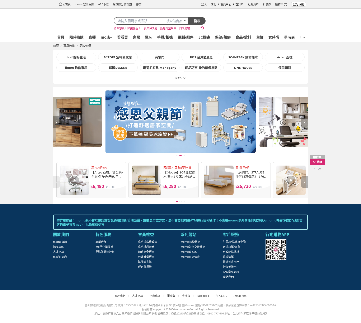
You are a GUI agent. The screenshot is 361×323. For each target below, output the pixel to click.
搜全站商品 (174, 21)
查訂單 (239, 4)
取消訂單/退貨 (231, 247)
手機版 (186, 296)
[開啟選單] (304, 37)
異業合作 (100, 242)
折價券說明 (229, 267)
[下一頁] (304, 122)
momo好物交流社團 (192, 247)
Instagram (240, 296)
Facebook (203, 296)
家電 (136, 37)
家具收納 (69, 46)
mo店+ (106, 37)
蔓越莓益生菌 (168, 28)
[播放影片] (75, 180)
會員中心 (225, 4)
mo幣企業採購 (104, 247)
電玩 (148, 37)
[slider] (180, 121)
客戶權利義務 (146, 247)
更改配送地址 (231, 252)
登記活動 (298, 4)
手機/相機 (165, 37)
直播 (92, 37)
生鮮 (259, 37)
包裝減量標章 (146, 257)
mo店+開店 (60, 257)
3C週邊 (204, 37)
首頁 (60, 37)
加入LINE (221, 296)
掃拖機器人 (134, 28)
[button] (180, 120)
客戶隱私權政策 (147, 242)
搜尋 (197, 21)
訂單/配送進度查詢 (234, 242)
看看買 (122, 37)
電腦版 (171, 296)
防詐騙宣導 (145, 262)
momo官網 (60, 242)
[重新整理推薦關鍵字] (202, 27)
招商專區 (58, 247)
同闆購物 (184, 28)
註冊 (213, 4)
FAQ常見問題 (231, 272)
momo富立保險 (190, 257)
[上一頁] (56, 122)
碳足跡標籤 (145, 267)
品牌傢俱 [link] (85, 46)
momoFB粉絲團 (190, 242)
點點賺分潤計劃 (104, 252)
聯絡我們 (228, 277)
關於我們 (119, 296)
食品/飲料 (243, 37)
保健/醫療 (223, 37)
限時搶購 (76, 37)
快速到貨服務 (231, 262)
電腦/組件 (185, 37)
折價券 (267, 4)
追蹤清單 (253, 4)
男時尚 (289, 37)
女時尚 (273, 37)
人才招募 (58, 252)
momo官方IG (188, 252)
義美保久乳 (150, 28)
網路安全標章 (146, 252)
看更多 (178, 77)
